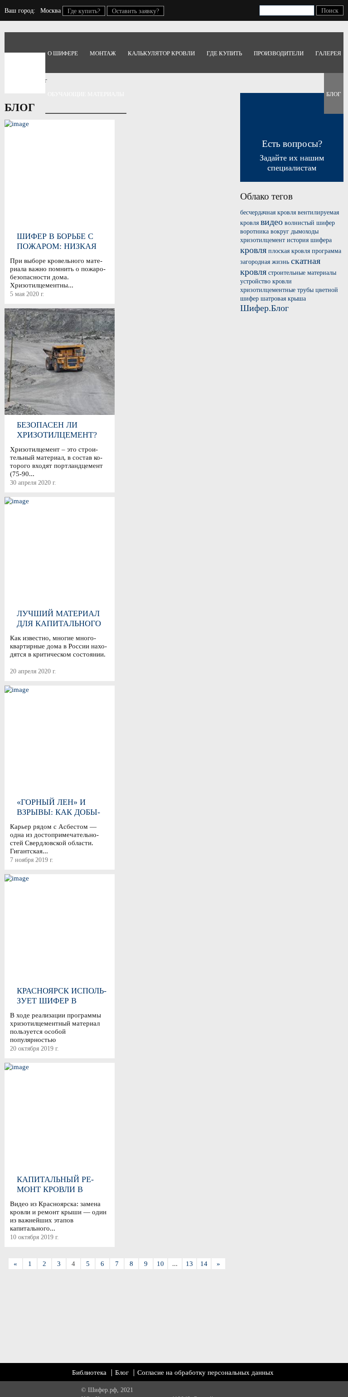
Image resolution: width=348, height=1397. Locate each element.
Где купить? (84, 11)
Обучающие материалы (86, 94)
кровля (253, 250)
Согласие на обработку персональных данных (205, 1372)
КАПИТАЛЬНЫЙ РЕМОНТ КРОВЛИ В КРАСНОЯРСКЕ (55, 1184)
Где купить (224, 53)
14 (204, 1263)
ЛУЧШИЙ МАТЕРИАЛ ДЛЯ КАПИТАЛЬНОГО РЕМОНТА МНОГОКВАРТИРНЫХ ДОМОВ (60, 618)
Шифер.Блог (264, 308)
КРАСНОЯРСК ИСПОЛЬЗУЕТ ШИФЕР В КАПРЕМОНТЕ (61, 996)
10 (160, 1263)
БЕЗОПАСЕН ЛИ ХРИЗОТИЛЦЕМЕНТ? (57, 429)
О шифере (63, 53)
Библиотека (89, 1372)
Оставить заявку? (135, 11)
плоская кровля (289, 251)
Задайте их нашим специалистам (292, 155)
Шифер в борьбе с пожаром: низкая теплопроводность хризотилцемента (60, 241)
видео (272, 222)
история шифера (309, 240)
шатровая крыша (283, 298)
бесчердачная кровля (268, 212)
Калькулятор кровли (161, 53)
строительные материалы (302, 272)
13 (189, 1263)
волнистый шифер (310, 222)
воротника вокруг (264, 231)
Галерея (328, 53)
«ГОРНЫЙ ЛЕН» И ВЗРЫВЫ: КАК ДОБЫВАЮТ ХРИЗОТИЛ (58, 807)
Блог (333, 94)
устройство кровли (266, 281)
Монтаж (103, 53)
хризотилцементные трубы (277, 290)
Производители (279, 53)
